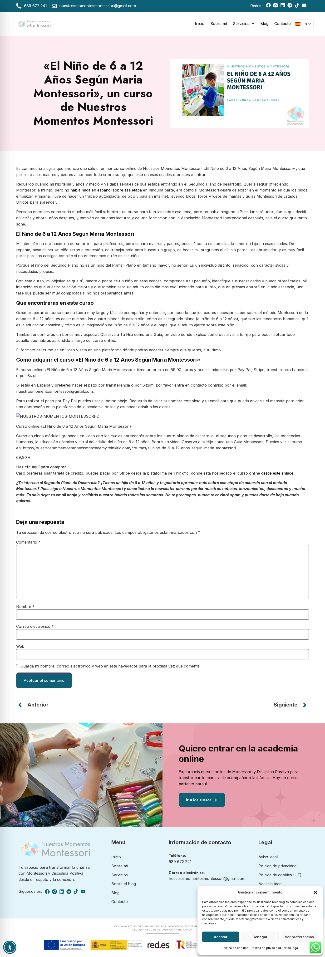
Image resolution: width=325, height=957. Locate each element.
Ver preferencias (299, 937)
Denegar (260, 937)
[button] (315, 892)
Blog (264, 23)
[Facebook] (268, 5)
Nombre (25, 607)
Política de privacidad (266, 948)
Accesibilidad (269, 883)
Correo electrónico (35, 626)
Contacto (282, 23)
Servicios (241, 23)
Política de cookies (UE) (279, 875)
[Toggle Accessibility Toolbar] (10, 947)
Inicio (199, 23)
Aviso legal (291, 948)
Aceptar (220, 937)
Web (20, 646)
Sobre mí (218, 23)
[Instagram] (275, 5)
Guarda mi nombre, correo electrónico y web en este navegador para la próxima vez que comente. (110, 666)
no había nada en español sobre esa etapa (103, 190)
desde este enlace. (277, 473)
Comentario (28, 542)
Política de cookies (235, 948)
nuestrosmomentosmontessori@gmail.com (207, 878)
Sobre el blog (123, 883)
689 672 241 (180, 861)
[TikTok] (297, 5)
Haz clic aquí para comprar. (41, 467)
